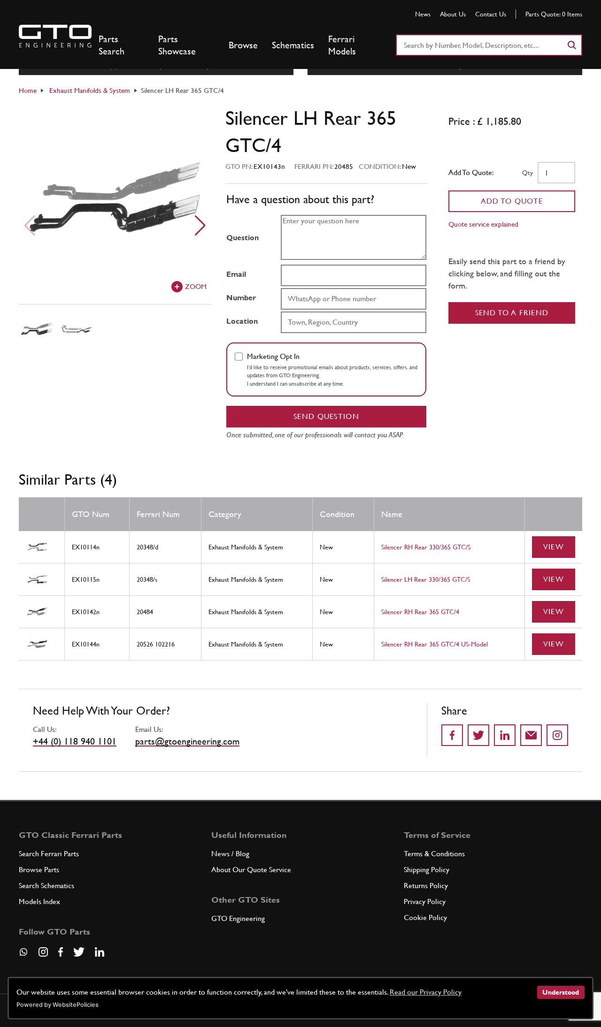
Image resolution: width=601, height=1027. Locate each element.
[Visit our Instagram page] (43, 952)
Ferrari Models (342, 45)
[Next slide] (200, 225)
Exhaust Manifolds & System (89, 90)
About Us (453, 14)
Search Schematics (46, 885)
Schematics (293, 45)
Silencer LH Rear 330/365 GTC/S (425, 579)
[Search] (571, 45)
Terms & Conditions (434, 853)
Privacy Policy (425, 901)
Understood (560, 992)
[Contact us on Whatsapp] (23, 955)
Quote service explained (483, 224)
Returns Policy (426, 885)
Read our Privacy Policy (426, 992)
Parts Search (111, 45)
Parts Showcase (177, 45)
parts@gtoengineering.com (187, 741)
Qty (527, 172)
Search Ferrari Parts (49, 853)
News (423, 14)
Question (242, 237)
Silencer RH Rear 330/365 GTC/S (425, 547)
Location (242, 321)
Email (236, 274)
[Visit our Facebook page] (61, 952)
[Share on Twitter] (478, 735)
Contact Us (490, 14)
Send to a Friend (512, 312)
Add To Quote (512, 201)
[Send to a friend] (531, 735)
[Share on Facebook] (452, 735)
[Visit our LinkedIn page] (99, 952)
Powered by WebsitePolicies (57, 1004)
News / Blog (230, 853)
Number (241, 297)
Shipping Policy (426, 869)
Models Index (39, 901)
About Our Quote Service (251, 869)
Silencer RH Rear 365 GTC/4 (420, 612)
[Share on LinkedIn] (505, 735)
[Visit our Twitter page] (79, 952)
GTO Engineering (238, 918)
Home (28, 90)
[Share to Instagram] (557, 735)
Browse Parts (39, 869)
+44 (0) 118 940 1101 (74, 741)
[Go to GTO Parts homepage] (55, 36)
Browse (243, 45)
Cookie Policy (425, 917)
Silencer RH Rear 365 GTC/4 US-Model (434, 644)
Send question (326, 416)
